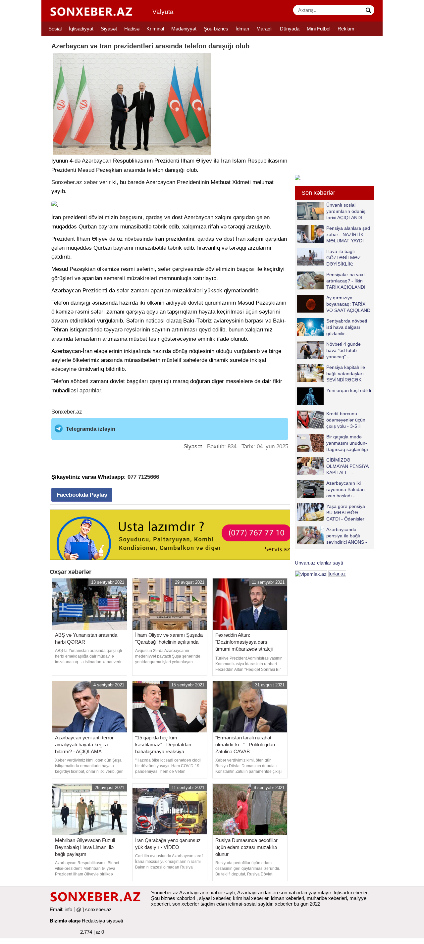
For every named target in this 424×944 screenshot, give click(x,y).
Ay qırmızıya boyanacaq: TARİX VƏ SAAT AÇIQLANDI (349, 304)
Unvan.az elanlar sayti (319, 563)
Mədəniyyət (183, 28)
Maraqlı (264, 28)
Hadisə (131, 28)
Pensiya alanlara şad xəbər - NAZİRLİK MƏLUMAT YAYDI (348, 234)
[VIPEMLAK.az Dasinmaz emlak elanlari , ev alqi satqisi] (311, 573)
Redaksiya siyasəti (102, 920)
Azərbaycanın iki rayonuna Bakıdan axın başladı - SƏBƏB (345, 489)
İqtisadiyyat (81, 28)
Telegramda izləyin (90, 429)
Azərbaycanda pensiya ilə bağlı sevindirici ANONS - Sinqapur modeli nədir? (332, 535)
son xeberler (185, 904)
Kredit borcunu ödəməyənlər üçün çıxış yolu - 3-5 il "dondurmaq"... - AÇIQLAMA (331, 419)
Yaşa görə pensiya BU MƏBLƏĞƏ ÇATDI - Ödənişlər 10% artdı (345, 512)
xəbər (91, 182)
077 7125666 (143, 477)
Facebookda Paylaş (82, 495)
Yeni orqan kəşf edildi (348, 390)
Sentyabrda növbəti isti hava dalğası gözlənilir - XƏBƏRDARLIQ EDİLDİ (332, 327)
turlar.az (337, 573)
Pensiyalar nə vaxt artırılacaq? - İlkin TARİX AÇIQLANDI (345, 280)
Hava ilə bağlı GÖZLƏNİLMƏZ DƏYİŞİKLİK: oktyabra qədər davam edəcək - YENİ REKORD (330, 257)
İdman (242, 28)
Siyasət (109, 28)
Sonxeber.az (66, 182)
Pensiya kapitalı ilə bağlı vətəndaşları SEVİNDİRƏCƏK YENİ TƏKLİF (345, 373)
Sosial (55, 28)
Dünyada (289, 28)
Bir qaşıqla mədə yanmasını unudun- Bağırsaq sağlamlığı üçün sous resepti (347, 443)
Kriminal (155, 28)
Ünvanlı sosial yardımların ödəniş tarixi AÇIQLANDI (345, 211)
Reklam (346, 28)
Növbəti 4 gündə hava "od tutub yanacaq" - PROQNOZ (343, 350)
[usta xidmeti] (173, 534)
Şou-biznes (216, 28)
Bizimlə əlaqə (65, 920)
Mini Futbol (318, 28)
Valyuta (163, 11)
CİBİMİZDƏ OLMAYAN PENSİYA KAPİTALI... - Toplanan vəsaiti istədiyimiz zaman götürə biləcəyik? (334, 466)
